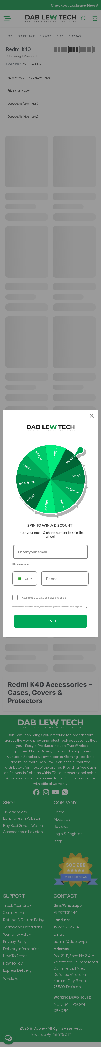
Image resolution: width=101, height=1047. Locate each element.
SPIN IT (50, 621)
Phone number (21, 564)
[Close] (91, 416)
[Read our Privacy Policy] (85, 608)
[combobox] (24, 578)
